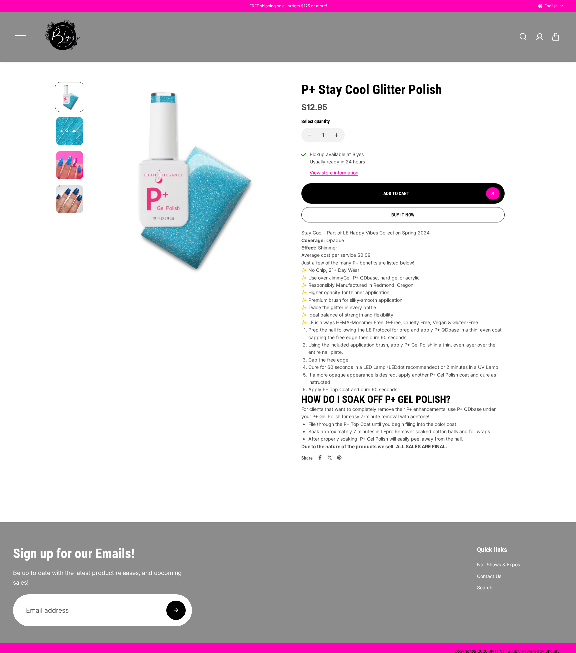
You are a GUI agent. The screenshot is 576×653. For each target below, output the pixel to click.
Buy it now (403, 214)
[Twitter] (330, 458)
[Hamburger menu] (20, 36)
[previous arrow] (103, 204)
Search (484, 587)
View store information (334, 172)
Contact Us (489, 576)
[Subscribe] (176, 610)
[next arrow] (271, 204)
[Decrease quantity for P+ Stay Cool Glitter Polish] (309, 135)
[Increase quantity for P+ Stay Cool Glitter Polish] (336, 135)
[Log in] (539, 36)
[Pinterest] (339, 458)
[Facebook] (320, 458)
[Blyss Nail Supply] (62, 36)
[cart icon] (555, 36)
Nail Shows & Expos (498, 564)
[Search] (523, 36)
